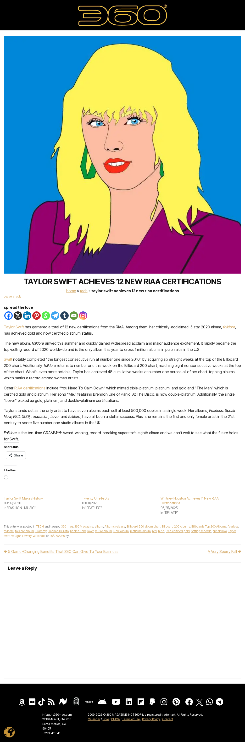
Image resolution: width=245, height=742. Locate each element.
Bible (106, 719)
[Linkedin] (27, 315)
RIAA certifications (29, 388)
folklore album (24, 531)
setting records (201, 531)
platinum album (140, 531)
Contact (167, 719)
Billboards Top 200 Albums (208, 526)
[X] (18, 315)
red (154, 531)
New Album (121, 531)
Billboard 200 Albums (176, 526)
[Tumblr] (64, 315)
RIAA (161, 531)
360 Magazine (83, 526)
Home (71, 290)
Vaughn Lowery (21, 536)
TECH (84, 290)
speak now (220, 531)
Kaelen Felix (78, 531)
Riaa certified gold (178, 531)
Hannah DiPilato (58, 531)
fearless (233, 526)
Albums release (115, 526)
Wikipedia (39, 536)
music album (103, 531)
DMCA (115, 719)
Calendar (94, 719)
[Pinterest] (36, 315)
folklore (9, 531)
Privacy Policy (151, 719)
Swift (8, 359)
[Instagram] (83, 315)
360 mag (67, 526)
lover (90, 531)
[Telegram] (55, 315)
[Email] (74, 315)
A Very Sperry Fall (223, 551)
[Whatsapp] (46, 315)
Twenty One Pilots (95, 498)
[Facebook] (8, 315)
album (99, 526)
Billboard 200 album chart (144, 526)
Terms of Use (131, 719)
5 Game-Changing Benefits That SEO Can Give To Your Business (62, 551)
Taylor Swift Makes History (23, 498)
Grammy (40, 531)
